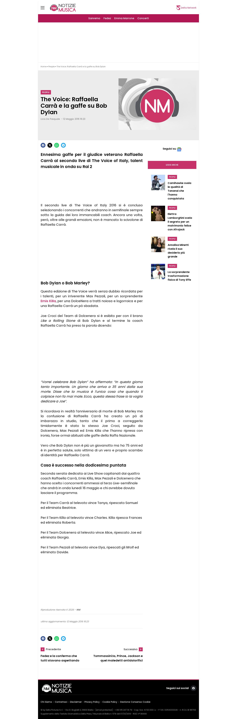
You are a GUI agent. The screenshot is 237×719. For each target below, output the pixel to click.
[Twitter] (49, 145)
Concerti (143, 18)
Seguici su (169, 149)
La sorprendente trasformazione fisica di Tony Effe (179, 276)
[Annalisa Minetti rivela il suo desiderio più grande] (158, 248)
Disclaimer (76, 702)
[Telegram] (63, 145)
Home (43, 66)
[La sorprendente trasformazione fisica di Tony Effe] (158, 273)
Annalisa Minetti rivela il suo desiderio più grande (178, 250)
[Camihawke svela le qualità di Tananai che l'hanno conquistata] (158, 188)
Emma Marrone (124, 18)
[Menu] (44, 7)
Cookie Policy (109, 702)
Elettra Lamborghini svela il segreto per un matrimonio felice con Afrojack (180, 221)
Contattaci (61, 702)
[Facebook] (43, 145)
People (51, 66)
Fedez (107, 18)
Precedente (53, 649)
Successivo (131, 649)
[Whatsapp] (56, 145)
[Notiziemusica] (62, 8)
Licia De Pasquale (50, 119)
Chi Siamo (46, 702)
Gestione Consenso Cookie (135, 702)
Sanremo (94, 18)
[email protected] (104, 710)
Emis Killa (48, 301)
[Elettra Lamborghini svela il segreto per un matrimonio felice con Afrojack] (158, 219)
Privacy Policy (92, 702)
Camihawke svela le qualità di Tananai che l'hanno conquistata (179, 190)
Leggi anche (172, 164)
